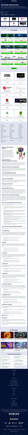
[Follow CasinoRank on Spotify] (16, 414)
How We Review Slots (14, 406)
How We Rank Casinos (14, 405)
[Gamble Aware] (12, 426)
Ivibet (14, 376)
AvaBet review (7, 43)
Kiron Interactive (12, 130)
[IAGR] (5, 424)
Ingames (19, 129)
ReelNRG (11, 136)
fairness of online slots (20, 168)
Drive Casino (11, 126)
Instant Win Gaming (4, 130)
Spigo (2, 138)
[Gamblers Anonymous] (9, 424)
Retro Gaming (20, 136)
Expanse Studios (20, 126)
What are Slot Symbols (14, 382)
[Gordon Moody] (21, 424)
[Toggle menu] (1, 1)
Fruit (14, 392)
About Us (14, 401)
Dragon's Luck (3, 308)
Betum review (7, 65)
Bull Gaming (20, 124)
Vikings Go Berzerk (17, 276)
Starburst (3, 245)
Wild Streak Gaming (3, 140)
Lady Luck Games (3, 131)
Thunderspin (20, 138)
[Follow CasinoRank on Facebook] (9, 414)
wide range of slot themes (12, 207)
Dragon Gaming (3, 126)
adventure (15, 175)
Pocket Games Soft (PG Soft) (5, 136)
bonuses (19, 218)
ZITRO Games (3, 141)
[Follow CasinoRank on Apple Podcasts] (18, 414)
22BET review (7, 54)
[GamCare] (14, 424)
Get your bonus (7, 42)
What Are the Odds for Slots (14, 383)
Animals (14, 391)
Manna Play (20, 131)
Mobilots (2, 133)
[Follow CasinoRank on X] (13, 414)
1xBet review (20, 43)
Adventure (13, 395)
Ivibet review (20, 65)
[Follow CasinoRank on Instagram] (11, 414)
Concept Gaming (12, 125)
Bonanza (23, 286)
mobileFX (19, 132)
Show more (13, 68)
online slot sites (7, 151)
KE (13, 416)
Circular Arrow (3, 125)
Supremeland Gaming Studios (14, 138)
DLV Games (20, 125)
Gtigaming (2, 129)
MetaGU (11, 132)
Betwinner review (20, 54)
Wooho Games (12, 140)
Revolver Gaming (3, 137)
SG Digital (11, 137)
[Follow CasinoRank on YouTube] (14, 414)
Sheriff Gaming (20, 137)
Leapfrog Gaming (12, 131)
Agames (2, 124)
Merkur (2, 132)
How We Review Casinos (14, 404)
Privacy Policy (14, 402)
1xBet (14, 373)
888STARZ (14, 374)
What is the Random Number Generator (13, 386)
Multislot (11, 133)
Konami (19, 130)
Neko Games (20, 133)
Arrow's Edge (11, 124)
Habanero (11, 129)
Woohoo (19, 140)
